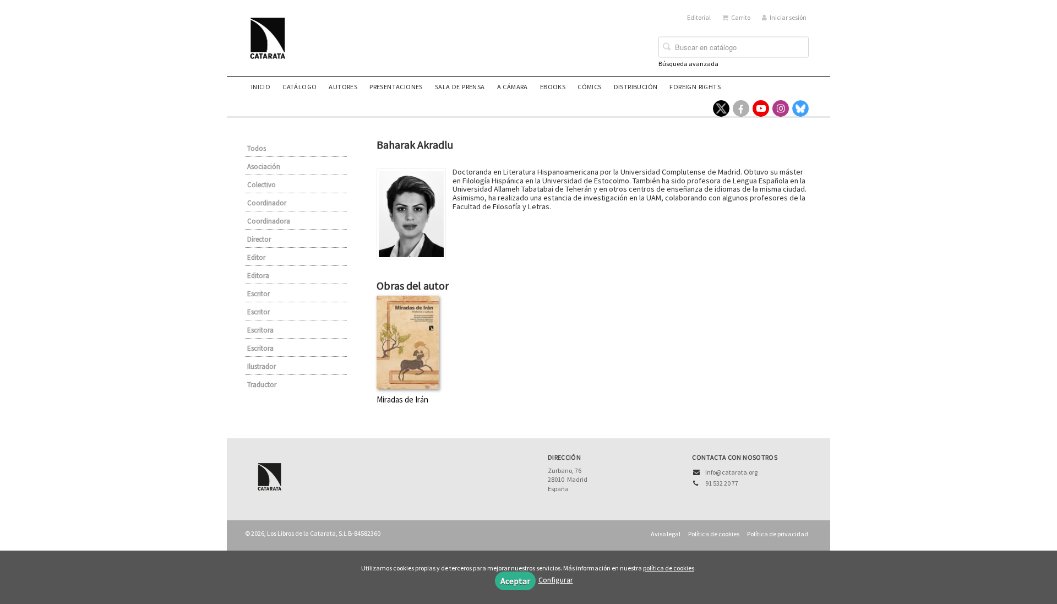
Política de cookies (713, 534)
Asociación (263, 166)
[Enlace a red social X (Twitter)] (721, 108)
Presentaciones (396, 87)
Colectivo (261, 184)
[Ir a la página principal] (271, 45)
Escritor (258, 293)
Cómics (589, 87)
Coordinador (266, 203)
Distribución (636, 87)
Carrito (740, 17)
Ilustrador (261, 366)
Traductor (261, 384)
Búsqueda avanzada (688, 63)
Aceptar (515, 580)
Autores (343, 87)
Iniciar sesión (788, 17)
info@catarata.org (731, 472)
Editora (258, 275)
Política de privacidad (777, 534)
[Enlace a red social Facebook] (741, 108)
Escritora (260, 330)
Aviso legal (665, 534)
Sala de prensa (460, 87)
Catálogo (299, 87)
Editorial (699, 17)
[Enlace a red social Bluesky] (800, 108)
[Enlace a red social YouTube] (761, 108)
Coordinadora (268, 221)
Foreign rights (695, 87)
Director (259, 239)
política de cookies (668, 568)
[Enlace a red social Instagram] (780, 108)
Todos (256, 148)
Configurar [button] (555, 580)
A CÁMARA (512, 87)
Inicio (260, 87)
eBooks (552, 87)
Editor (256, 257)
